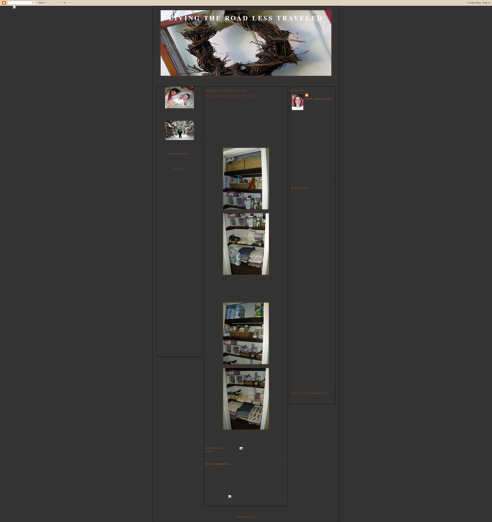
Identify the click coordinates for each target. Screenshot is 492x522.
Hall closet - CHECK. (308, 363)
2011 (298, 197)
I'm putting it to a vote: (309, 294)
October (302, 221)
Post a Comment (213, 471)
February (303, 261)
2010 (298, 202)
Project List (174, 82)
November (303, 216)
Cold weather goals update (311, 349)
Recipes (207, 82)
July (300, 236)
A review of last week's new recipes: (315, 304)
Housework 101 (305, 324)
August (302, 231)
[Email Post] (241, 448)
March (301, 256)
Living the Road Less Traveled (246, 18)
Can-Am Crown (305, 266)
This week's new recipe (309, 368)
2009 (298, 207)
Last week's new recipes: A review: (315, 314)
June (300, 241)
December (303, 211)
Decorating (191, 82)
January (302, 374)
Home (160, 82)
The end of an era (306, 289)
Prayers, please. (305, 344)
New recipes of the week (309, 334)
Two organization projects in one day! (231, 95)
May (300, 246)
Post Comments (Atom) (231, 484)
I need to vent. (304, 329)
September (304, 226)
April (301, 251)
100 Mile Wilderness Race (311, 339)
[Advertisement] (179, 290)
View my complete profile (307, 177)
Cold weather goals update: (311, 271)
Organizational (225, 451)
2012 (298, 192)
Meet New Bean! (305, 319)
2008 (298, 381)
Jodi (311, 95)
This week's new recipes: (309, 299)
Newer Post (211, 477)
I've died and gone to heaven (312, 276)
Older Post (281, 477)
